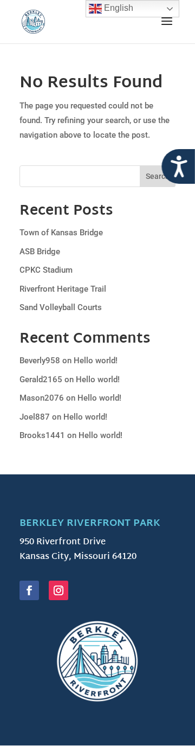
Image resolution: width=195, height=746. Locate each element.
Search (158, 176)
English (117, 7)
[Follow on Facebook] (29, 590)
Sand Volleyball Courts (61, 307)
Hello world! (96, 360)
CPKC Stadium (46, 270)
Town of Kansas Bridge (61, 232)
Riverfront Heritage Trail (63, 289)
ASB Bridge (40, 251)
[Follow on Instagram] (58, 590)
